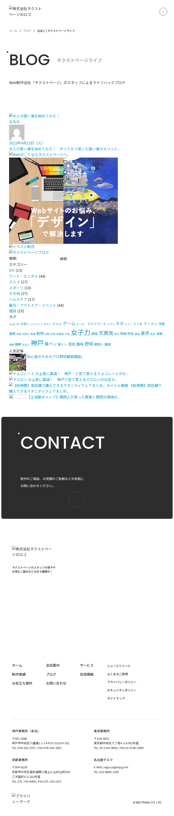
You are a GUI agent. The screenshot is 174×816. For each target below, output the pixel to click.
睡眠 (18, 344)
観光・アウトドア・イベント (32, 305)
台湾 (53, 334)
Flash (12, 324)
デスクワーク (96, 323)
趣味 (80, 344)
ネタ (120, 323)
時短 (131, 333)
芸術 (71, 344)
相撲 (11, 344)
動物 (40, 333)
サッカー (81, 324)
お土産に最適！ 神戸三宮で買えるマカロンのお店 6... (72, 379)
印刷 (47, 334)
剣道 (18, 334)
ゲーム (69, 323)
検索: (13, 258)
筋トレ (62, 344)
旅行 (116, 334)
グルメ (14, 281)
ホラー (128, 324)
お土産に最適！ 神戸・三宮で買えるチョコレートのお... (82, 373)
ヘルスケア (18, 299)
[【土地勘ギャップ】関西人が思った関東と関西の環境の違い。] (17, 397)
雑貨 (12, 311)
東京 (145, 333)
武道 (152, 334)
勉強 (33, 334)
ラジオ (138, 323)
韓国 (107, 344)
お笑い (25, 323)
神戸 (37, 342)
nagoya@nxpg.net (116, 767)
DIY (12, 270)
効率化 (26, 334)
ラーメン (150, 323)
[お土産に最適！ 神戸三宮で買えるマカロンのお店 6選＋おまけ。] (18, 379)
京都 (162, 323)
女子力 (80, 332)
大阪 (67, 334)
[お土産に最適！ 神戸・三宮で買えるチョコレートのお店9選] (21, 373)
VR (17, 324)
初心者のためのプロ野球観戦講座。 (56, 356)
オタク (47, 324)
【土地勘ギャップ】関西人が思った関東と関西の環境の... (73, 397)
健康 (12, 333)
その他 (14, 293)
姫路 (94, 333)
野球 (89, 343)
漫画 (159, 333)
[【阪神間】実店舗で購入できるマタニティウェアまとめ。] (68, 385)
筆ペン (51, 344)
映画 (123, 333)
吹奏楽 (60, 334)
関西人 (99, 344)
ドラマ (111, 324)
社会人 (26, 344)
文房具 (106, 332)
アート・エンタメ (23, 276)
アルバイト (37, 324)
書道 (137, 334)
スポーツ (16, 287)
